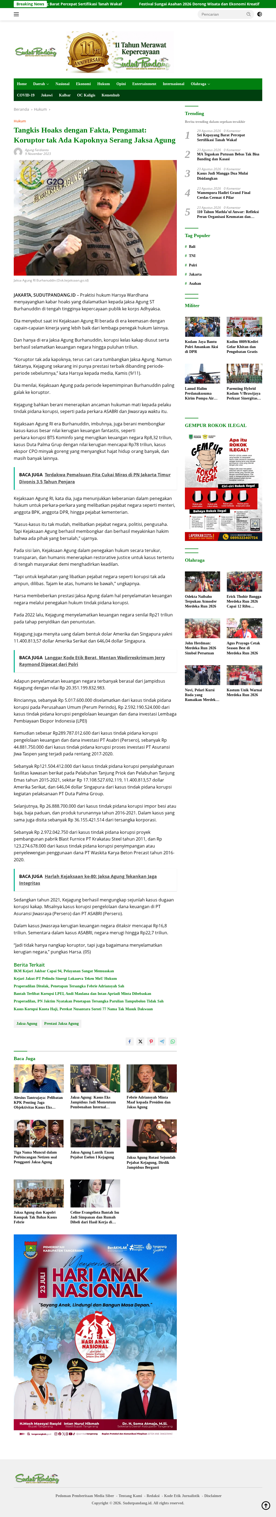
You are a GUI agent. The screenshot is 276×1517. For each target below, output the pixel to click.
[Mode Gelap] (259, 14)
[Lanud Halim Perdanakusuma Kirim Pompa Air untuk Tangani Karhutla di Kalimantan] (202, 374)
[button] (248, 14)
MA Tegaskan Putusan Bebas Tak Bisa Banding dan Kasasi (228, 156)
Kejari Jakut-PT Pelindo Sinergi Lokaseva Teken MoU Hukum (65, 979)
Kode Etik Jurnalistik (182, 1496)
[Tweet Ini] (140, 1041)
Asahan (195, 284)
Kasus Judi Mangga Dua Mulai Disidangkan (222, 175)
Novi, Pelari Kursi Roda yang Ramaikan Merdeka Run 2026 (201, 695)
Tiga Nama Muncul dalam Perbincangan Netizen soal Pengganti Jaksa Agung (35, 1157)
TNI (192, 256)
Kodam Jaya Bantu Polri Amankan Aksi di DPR (201, 346)
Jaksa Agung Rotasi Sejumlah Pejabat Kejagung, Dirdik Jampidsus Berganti (151, 1162)
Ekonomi (83, 84)
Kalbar (65, 95)
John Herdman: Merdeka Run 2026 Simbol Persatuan (200, 648)
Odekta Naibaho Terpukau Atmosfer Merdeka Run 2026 (201, 601)
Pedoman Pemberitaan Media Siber (85, 1496)
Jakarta (195, 274)
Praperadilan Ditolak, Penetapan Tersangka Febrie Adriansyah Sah (69, 986)
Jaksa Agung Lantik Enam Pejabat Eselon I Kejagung (92, 1154)
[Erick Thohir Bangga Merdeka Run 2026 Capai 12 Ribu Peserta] (244, 581)
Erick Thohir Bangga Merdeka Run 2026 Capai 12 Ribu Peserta (244, 602)
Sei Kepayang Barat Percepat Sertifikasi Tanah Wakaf (221, 137)
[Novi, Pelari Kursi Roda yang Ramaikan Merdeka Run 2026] (202, 675)
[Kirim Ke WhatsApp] (173, 1041)
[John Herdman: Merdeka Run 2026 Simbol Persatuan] (202, 628)
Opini (121, 84)
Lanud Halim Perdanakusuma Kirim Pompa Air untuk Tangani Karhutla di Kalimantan (199, 394)
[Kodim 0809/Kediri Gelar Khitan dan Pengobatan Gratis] (244, 327)
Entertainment (144, 84)
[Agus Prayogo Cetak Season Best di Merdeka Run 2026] (244, 628)
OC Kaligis (86, 95)
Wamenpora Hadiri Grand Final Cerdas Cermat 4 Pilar (223, 195)
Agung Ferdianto (37, 150)
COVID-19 (25, 95)
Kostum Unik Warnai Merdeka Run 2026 (244, 692)
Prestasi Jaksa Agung (61, 1024)
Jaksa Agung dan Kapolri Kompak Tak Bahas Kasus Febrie (35, 1217)
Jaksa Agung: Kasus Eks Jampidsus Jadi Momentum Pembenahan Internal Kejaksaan (93, 1102)
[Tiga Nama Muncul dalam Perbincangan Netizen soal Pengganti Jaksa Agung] (39, 1133)
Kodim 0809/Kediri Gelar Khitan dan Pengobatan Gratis (242, 346)
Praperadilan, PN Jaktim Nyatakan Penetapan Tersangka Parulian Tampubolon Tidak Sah (89, 1001)
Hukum (103, 84)
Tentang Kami (130, 1496)
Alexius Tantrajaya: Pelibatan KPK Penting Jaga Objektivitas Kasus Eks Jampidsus (38, 1103)
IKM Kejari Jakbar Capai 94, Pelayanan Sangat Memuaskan (64, 971)
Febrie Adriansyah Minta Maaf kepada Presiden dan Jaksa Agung (149, 1102)
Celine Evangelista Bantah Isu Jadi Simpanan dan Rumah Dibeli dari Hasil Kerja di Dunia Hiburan (94, 1217)
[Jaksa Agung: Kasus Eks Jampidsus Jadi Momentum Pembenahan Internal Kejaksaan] (95, 1078)
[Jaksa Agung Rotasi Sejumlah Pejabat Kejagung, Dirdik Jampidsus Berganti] (152, 1135)
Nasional (63, 84)
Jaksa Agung (26, 1024)
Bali (192, 247)
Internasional (173, 84)
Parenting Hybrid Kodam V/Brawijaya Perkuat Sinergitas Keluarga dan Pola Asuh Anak (243, 394)
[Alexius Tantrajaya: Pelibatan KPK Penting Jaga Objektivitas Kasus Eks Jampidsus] (39, 1078)
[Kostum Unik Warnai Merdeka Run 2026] (244, 675)
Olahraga (198, 84)
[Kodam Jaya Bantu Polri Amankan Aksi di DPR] (202, 327)
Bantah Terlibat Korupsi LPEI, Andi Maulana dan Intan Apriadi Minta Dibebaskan (82, 994)
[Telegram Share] (162, 1041)
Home (22, 84)
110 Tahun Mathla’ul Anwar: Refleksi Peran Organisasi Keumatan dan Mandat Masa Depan (228, 214)
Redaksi (153, 1496)
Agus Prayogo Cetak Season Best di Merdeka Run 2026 (243, 648)
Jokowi (47, 95)
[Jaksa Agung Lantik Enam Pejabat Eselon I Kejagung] (95, 1133)
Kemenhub (111, 95)
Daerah (39, 84)
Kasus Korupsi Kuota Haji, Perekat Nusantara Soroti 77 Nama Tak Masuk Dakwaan (83, 1009)
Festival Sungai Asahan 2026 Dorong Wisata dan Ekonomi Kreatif (155, 4)
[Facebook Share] (130, 1041)
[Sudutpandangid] (37, 51)
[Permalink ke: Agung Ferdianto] (18, 151)
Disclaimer (213, 1496)
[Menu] (17, 14)
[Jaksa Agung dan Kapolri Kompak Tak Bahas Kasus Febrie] (39, 1193)
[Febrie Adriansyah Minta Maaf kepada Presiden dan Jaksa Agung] (152, 1078)
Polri (193, 265)
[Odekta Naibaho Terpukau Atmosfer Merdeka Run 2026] (202, 581)
